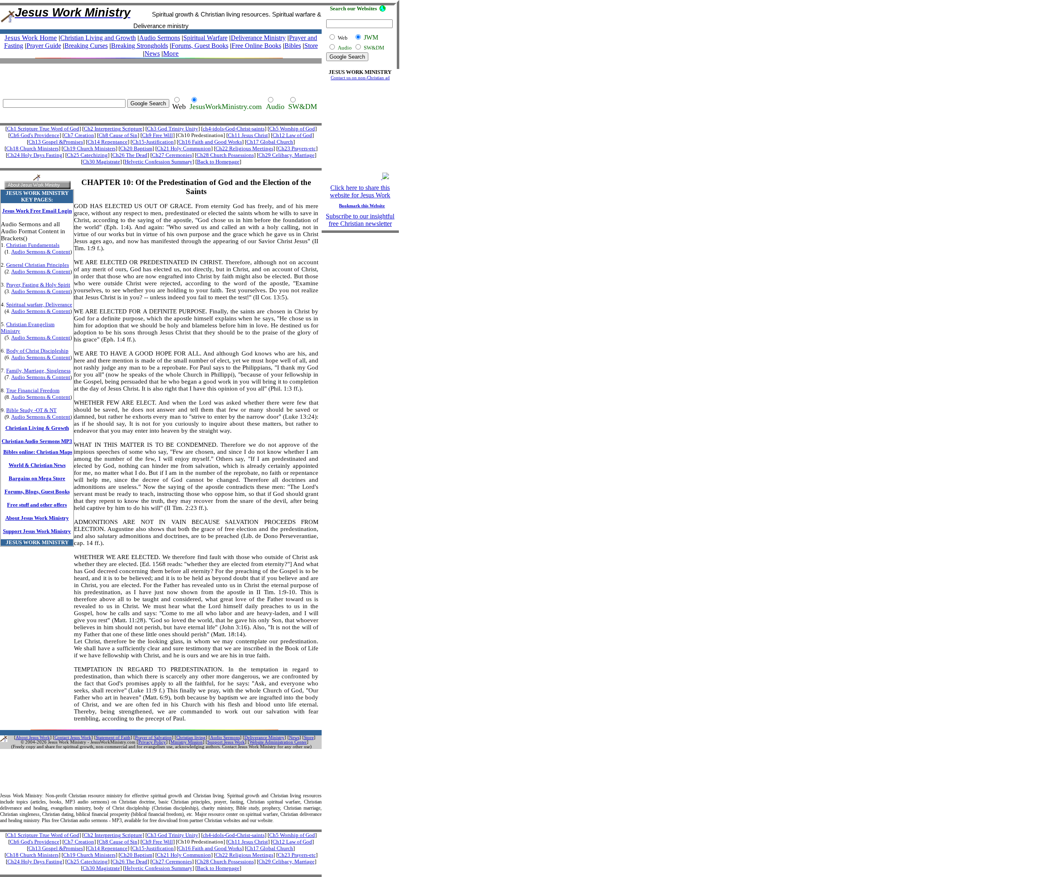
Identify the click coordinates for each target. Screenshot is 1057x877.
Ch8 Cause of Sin (118, 135)
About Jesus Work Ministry (37, 518)
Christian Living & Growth (37, 428)
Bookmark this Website (362, 206)
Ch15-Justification (153, 142)
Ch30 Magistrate (101, 162)
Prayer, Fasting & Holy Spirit (38, 285)
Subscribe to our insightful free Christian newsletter (360, 220)
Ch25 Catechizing (87, 155)
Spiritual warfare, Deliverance (39, 304)
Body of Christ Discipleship (37, 351)
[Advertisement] (158, 76)
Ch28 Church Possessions (225, 155)
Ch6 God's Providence (34, 135)
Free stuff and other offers (37, 505)
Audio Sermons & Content (40, 252)
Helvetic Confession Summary (158, 162)
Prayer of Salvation (153, 737)
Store (311, 45)
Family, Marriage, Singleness (38, 370)
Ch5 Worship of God (292, 129)
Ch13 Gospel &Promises (55, 142)
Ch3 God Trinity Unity (172, 129)
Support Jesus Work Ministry (37, 531)
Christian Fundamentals (32, 245)
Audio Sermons (225, 737)
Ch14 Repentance (108, 142)
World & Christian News (37, 465)
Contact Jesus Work (73, 737)
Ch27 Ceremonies (172, 155)
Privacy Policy (152, 742)
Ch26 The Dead (129, 155)
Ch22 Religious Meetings (244, 148)
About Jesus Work (33, 737)
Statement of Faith (113, 737)
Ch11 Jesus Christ (248, 135)
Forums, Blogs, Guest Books (37, 491)
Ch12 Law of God (292, 135)
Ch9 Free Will (157, 135)
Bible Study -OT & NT (31, 410)
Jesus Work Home (31, 38)
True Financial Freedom (32, 390)
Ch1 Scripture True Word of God (43, 129)
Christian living (191, 737)
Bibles (292, 45)
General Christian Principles (37, 265)
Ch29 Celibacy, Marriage (286, 155)
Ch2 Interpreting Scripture (113, 129)
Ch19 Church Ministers (89, 148)
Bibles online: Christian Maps (37, 452)
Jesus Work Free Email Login (37, 211)
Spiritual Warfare (205, 37)
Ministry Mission (187, 742)
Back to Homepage (218, 162)
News (152, 53)
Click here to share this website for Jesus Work (360, 191)
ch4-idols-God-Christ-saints (234, 129)
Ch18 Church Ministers (32, 148)
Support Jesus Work (226, 742)
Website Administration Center (278, 742)
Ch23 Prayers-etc (297, 148)
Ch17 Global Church (269, 142)
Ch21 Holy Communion (184, 148)
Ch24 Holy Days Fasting (34, 155)
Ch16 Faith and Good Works (210, 142)
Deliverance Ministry (258, 37)
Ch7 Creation (79, 135)
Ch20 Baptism (136, 148)
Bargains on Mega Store (37, 478)
